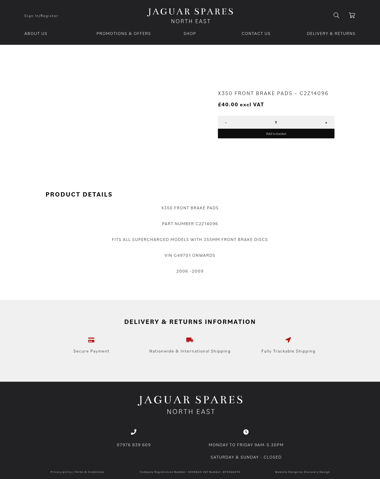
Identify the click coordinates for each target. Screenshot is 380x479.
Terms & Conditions (89, 472)
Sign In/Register (41, 15)
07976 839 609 (134, 445)
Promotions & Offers (124, 33)
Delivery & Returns (331, 33)
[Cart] (352, 16)
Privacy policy (61, 472)
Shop (190, 33)
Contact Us (256, 33)
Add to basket (276, 133)
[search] (339, 15)
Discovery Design (317, 472)
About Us (36, 33)
